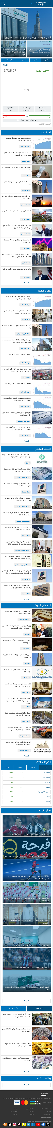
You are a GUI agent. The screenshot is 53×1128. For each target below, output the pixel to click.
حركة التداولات (25, 146)
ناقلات (48, 797)
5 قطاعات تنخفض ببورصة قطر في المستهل (17, 384)
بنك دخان (47, 782)
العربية (35, 60)
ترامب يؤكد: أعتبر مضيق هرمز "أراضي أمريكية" (16, 269)
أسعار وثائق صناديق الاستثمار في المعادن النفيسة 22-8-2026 (18, 612)
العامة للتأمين (46, 773)
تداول (28, 463)
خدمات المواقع (47, 1114)
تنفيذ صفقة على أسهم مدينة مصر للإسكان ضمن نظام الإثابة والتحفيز (17, 685)
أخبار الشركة (26, 536)
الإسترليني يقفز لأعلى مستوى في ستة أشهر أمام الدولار (16, 1059)
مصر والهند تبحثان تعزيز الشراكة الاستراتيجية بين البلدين (17, 656)
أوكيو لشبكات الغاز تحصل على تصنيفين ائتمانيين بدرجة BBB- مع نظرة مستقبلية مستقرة (18, 701)
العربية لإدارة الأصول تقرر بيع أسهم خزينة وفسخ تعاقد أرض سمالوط (18, 714)
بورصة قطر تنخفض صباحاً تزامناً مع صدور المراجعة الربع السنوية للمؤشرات (18, 428)
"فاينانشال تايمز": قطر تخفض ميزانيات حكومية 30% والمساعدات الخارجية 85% (16, 255)
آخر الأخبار (46, 132)
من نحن (15, 1109)
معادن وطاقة (9, 60)
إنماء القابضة (46, 777)
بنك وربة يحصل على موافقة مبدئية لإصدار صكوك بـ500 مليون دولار (18, 528)
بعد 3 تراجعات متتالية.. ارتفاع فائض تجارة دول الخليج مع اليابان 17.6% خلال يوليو (17, 370)
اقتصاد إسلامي (43, 449)
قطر (46, 60)
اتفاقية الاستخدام (46, 1109)
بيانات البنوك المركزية (23, 334)
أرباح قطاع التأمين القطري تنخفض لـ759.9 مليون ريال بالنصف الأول (16, 414)
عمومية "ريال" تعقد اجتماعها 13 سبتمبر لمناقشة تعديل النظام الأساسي (19, 729)
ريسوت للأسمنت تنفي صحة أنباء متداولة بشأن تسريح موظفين (17, 641)
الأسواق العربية (43, 605)
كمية (7, 767)
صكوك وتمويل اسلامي (22, 477)
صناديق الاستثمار (24, 619)
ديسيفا (15, 1114)
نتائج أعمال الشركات (24, 421)
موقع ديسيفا (13, 1111)
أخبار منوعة (45, 810)
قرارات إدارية (26, 649)
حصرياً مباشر (44, 291)
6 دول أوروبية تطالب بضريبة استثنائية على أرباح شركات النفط (16, 197)
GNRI (5, 65)
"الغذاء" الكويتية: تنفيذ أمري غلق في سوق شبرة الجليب (17, 670)
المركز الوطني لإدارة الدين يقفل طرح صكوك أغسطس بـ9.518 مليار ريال (17, 470)
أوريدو (48, 802)
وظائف (32, 1114)
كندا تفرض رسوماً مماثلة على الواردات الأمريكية (16, 211)
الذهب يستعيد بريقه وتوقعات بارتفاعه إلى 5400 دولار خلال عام (18, 1044)
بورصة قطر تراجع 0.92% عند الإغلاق (20, 354)
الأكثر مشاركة (13, 1008)
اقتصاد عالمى (25, 205)
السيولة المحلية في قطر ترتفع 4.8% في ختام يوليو (16, 168)
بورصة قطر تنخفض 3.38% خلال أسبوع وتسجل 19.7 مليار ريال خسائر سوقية (17, 341)
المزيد (27, 283)
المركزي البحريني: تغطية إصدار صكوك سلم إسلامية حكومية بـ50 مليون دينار (18, 557)
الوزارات (27, 634)
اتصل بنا (48, 1111)
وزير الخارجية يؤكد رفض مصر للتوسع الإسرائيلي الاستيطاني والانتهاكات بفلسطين (16, 627)
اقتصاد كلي (26, 263)
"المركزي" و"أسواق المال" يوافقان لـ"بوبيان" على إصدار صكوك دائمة (17, 499)
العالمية (24, 60)
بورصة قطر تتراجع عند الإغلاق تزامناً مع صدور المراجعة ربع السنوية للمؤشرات (17, 399)
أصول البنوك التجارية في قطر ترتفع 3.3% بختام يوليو (16, 183)
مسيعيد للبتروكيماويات (44, 792)
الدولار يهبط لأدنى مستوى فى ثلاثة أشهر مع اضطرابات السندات (16, 1030)
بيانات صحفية (44, 1078)
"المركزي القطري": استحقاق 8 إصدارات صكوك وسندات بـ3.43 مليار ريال (17, 514)
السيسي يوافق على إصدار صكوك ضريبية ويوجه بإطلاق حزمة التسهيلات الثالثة (18, 543)
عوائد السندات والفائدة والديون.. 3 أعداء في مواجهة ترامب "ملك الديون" (17, 226)
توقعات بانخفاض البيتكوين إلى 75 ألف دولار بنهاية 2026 (17, 241)
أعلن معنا (31, 1111)
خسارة (33, 767)
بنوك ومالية (26, 161)
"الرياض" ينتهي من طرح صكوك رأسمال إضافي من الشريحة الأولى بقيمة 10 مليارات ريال (16, 572)
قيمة (20, 767)
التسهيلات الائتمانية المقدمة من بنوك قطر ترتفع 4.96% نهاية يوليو (17, 154)
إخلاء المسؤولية (29, 1109)
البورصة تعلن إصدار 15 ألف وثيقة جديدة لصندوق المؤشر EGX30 (18, 743)
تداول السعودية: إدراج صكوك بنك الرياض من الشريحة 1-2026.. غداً (17, 484)
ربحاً (46, 767)
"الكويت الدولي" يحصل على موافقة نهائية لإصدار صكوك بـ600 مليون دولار (17, 586)
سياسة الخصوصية (46, 1117)
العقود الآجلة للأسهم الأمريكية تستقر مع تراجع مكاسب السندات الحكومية (16, 1015)
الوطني (48, 787)
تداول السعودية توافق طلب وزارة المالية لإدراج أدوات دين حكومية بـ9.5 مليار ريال (16, 455)
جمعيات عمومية (25, 736)
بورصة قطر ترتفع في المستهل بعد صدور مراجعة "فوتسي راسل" (18, 139)
